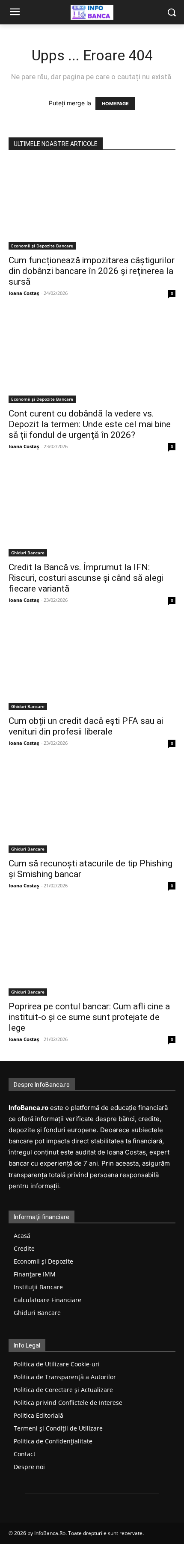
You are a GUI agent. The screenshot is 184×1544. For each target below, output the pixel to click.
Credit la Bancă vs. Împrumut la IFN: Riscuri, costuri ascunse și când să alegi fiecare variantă (86, 578)
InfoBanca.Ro (49, 1533)
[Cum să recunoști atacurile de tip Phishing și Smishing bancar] (92, 809)
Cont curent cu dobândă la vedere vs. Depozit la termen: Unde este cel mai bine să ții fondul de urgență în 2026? (90, 424)
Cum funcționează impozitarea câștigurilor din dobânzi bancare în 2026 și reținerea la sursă (92, 271)
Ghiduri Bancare (28, 553)
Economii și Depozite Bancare (42, 246)
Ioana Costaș (24, 293)
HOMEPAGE (115, 104)
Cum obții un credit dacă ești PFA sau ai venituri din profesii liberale (86, 726)
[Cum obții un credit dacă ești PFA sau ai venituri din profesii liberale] (92, 666)
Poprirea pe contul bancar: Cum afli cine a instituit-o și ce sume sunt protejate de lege (89, 1017)
